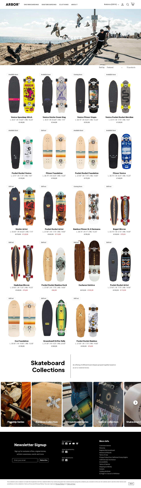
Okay (131, 483)
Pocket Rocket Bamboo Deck (54, 285)
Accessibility (103, 462)
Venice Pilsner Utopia (86, 117)
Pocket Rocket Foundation (86, 173)
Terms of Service (104, 464)
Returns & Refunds (105, 452)
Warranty (102, 448)
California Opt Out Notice (107, 459)
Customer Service (105, 445)
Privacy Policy (60, 484)
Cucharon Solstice (87, 285)
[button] (31, 4)
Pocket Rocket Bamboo (87, 341)
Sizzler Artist (22, 229)
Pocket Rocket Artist (54, 229)
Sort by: (102, 67)
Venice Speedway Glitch (21, 117)
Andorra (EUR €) (110, 4)
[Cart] (132, 4)
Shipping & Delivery (105, 467)
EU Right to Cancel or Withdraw (109, 473)
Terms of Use (103, 455)
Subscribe (43, 460)
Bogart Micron (119, 229)
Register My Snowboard (107, 450)
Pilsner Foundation (54, 173)
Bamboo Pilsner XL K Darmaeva (86, 229)
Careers (101, 469)
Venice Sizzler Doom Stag (54, 117)
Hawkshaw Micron (21, 285)
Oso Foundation (22, 341)
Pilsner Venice (119, 173)
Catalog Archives (104, 471)
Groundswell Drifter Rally (54, 341)
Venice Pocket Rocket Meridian (119, 117)
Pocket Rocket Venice (21, 173)
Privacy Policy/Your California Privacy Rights (113, 457)
